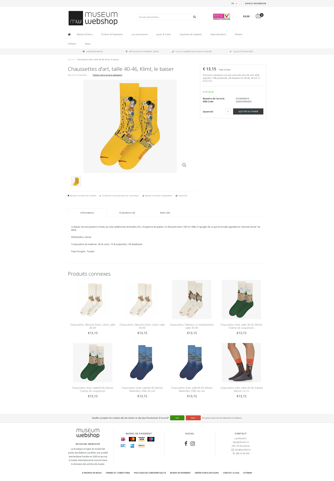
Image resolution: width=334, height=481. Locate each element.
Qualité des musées (243, 51)
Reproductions (218, 34)
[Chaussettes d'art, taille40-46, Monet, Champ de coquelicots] (93, 362)
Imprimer (182, 195)
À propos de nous (92, 472)
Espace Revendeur (255, 3)
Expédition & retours (207, 472)
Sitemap (247, 472)
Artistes (238, 34)
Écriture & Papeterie (112, 34)
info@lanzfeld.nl (243, 449)
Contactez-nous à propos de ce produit (120, 195)
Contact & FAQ (231, 472)
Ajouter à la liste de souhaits (83, 195)
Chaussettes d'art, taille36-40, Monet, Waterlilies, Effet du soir (192, 389)
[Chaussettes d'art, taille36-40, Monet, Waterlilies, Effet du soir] (192, 362)
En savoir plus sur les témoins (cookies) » (222, 417)
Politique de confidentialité (150, 472)
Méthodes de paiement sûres (144, 51)
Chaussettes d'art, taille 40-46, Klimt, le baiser (98, 59)
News (87, 43)
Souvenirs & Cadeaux (191, 34)
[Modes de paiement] (123, 439)
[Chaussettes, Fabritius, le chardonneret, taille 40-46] (192, 299)
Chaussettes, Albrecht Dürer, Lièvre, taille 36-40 (92, 326)
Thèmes (72, 43)
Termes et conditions (118, 472)
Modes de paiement (180, 472)
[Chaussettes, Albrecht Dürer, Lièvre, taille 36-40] (93, 299)
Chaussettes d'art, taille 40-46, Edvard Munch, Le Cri (241, 389)
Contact (241, 433)
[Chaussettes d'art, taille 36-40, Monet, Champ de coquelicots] (241, 299)
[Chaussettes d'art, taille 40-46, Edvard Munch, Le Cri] (241, 362)
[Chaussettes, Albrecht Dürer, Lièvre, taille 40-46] (142, 299)
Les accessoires (139, 34)
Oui (177, 417)
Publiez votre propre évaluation (107, 75)
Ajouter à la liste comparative (158, 195)
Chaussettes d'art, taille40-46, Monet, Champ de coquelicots (93, 389)
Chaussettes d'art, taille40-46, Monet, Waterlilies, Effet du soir (142, 389)
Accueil (71, 59)
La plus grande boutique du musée (194, 51)
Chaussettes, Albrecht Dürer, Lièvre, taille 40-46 (142, 326)
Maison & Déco (85, 34)
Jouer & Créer (164, 34)
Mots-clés (165, 212)
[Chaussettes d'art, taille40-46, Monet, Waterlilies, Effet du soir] (142, 362)
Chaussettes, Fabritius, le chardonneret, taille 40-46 (192, 326)
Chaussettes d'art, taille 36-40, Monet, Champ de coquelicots (241, 326)
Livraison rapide (94, 51)
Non (193, 417)
